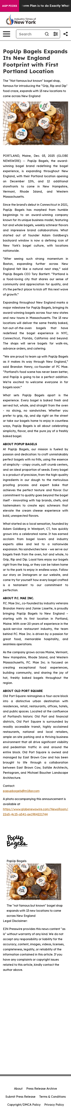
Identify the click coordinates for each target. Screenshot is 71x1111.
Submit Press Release (20, 1096)
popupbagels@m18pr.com (21, 791)
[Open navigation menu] (6, 34)
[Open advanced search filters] (55, 34)
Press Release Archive (41, 1088)
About (18, 1088)
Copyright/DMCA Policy (24, 1104)
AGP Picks (9, 5)
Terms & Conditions (52, 1096)
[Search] (46, 34)
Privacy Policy (54, 1104)
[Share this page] (65, 34)
